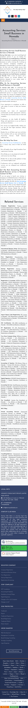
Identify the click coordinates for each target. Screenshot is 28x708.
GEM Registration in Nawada (16, 287)
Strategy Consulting (6, 640)
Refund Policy (15, 694)
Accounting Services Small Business (11, 142)
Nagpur (12, 674)
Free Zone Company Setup (8, 336)
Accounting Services (6, 385)
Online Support (13, 553)
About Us (22, 692)
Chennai (7, 669)
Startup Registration (7, 268)
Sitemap (23, 694)
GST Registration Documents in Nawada (13, 348)
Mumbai (22, 661)
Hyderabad (14, 669)
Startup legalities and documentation (15, 542)
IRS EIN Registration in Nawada (17, 250)
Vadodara (15, 667)
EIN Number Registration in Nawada (11, 252)
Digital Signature (6, 378)
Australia (6, 684)
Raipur (12, 665)
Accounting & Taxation (7, 363)
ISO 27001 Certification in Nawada (16, 324)
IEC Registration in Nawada (15, 316)
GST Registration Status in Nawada (16, 353)
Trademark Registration (7, 616)
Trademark (4, 428)
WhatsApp (14, 706)
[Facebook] (9, 16)
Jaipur (15, 671)
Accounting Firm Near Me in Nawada (13, 393)
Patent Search (4, 624)
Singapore (13, 684)
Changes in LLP (5, 602)
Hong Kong (10, 687)
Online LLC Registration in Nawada (16, 343)
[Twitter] (12, 16)
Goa (17, 665)
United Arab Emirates (10, 682)
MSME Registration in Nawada (10, 284)
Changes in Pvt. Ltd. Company (9, 599)
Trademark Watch (5, 621)
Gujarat (23, 665)
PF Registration (6, 328)
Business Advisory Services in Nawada (11, 478)
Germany (20, 684)
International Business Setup (9, 248)
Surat (10, 671)
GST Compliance (5, 346)
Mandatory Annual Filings (8, 594)
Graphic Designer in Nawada (15, 447)
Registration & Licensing (8, 280)
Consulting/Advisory (6, 453)
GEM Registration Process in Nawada (17, 309)
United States (8, 680)
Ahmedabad (7, 667)
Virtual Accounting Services (10, 411)
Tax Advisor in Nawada (15, 402)
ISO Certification (6, 323)
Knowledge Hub (14, 692)
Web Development (6, 438)
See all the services (14, 651)
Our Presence (14, 696)
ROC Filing (4, 408)
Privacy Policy (6, 694)
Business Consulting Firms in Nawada (11, 469)
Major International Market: (11, 678)
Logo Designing (5, 643)
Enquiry (23, 706)
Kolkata (21, 669)
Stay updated (9, 548)
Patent (3, 613)
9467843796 (18, 1)
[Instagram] (16, 16)
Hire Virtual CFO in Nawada (14, 373)
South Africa (18, 687)
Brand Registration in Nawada (10, 430)
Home (13, 39)
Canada (20, 682)
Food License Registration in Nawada (11, 301)
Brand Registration (6, 618)
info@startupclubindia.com (14, 3)
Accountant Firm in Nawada (16, 392)
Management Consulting (7, 635)
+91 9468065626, (10, 1)
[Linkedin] (19, 16)
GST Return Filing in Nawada (19, 346)
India (21, 678)
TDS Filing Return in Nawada (9, 366)
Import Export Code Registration (10, 314)
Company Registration (8, 206)
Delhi (16, 661)
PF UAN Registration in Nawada (16, 329)
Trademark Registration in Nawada (17, 428)
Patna (22, 663)
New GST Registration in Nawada (11, 355)
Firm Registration (6, 257)
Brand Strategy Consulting (8, 638)
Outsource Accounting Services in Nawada (13, 416)
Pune (5, 671)
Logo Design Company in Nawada (10, 440)
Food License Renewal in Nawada (16, 299)
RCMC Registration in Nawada (17, 282)
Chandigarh (6, 665)
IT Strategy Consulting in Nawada (16, 476)
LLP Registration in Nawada (15, 228)
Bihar (17, 663)
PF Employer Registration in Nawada (12, 331)
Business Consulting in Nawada (16, 467)
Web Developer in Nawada (15, 443)
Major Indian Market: (8, 661)
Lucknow (5, 674)
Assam (12, 663)
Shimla (21, 667)
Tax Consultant (5, 400)
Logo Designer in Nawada (19, 438)
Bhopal (22, 674)
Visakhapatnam (14, 676)
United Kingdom (18, 680)
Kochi (17, 674)
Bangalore (5, 663)
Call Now (5, 706)
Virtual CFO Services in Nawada (16, 365)
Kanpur (21, 671)
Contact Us (5, 692)
